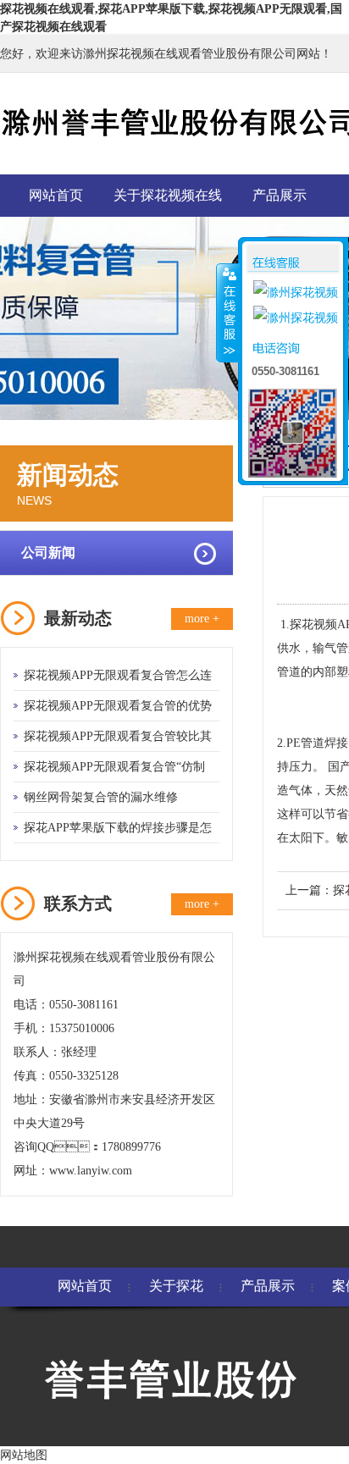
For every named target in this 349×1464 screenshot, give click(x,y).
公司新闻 (48, 552)
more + (202, 618)
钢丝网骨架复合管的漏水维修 (101, 797)
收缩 (228, 312)
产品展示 (279, 195)
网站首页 (56, 195)
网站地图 (23, 1455)
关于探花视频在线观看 (168, 202)
